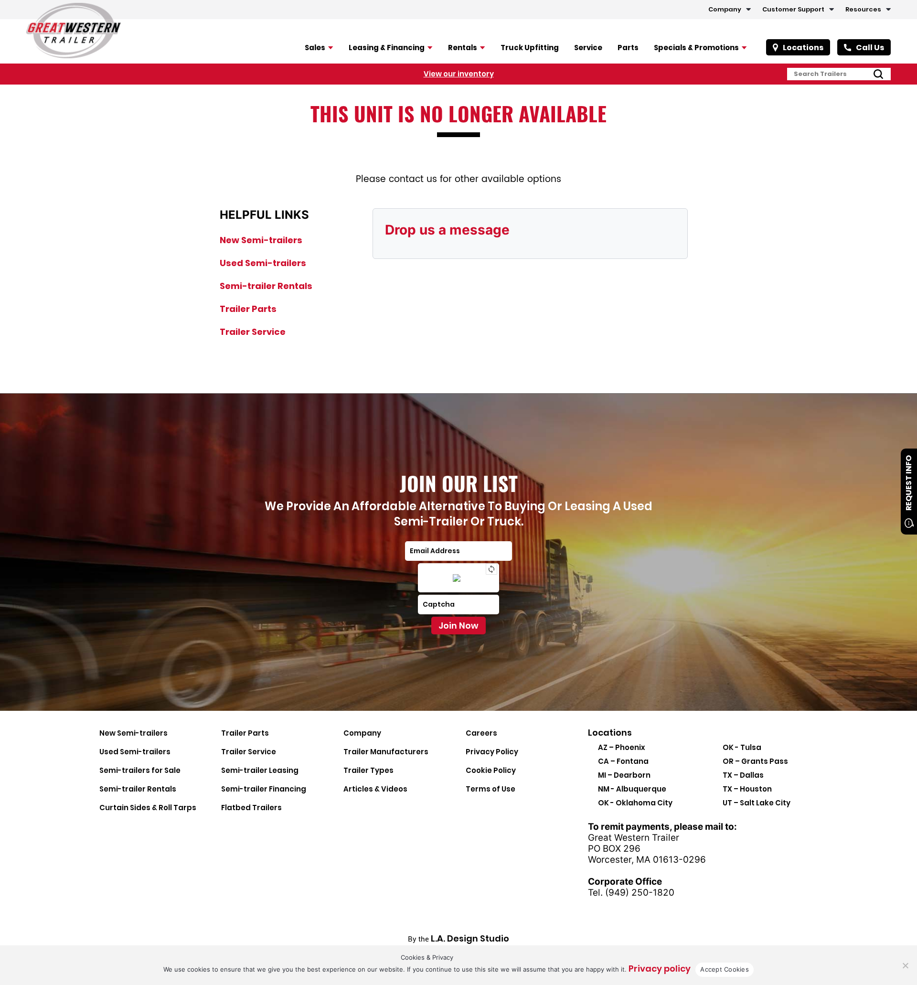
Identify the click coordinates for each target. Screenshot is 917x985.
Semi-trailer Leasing (260, 770)
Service (588, 48)
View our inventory (459, 74)
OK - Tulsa (742, 747)
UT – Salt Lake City (756, 803)
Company (724, 9)
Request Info (908, 483)
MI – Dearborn (624, 775)
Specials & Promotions (696, 48)
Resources (863, 9)
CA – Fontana (623, 761)
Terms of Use (490, 789)
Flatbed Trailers (251, 808)
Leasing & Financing (387, 48)
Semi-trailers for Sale (140, 770)
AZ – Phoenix (621, 747)
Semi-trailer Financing (263, 789)
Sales (315, 48)
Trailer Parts (248, 309)
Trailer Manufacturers (385, 752)
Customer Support (793, 9)
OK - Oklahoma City (635, 803)
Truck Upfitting (530, 48)
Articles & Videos (375, 789)
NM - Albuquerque (632, 789)
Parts (628, 48)
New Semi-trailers (261, 240)
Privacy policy (660, 968)
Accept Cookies (724, 969)
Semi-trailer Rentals (266, 286)
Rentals (462, 48)
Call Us (870, 47)
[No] (905, 965)
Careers (481, 733)
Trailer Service (253, 332)
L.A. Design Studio (470, 938)
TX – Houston (747, 789)
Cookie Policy (491, 770)
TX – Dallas (743, 775)
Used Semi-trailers (263, 263)
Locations (803, 47)
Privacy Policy (492, 752)
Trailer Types (368, 770)
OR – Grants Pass (755, 761)
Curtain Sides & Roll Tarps (147, 808)
